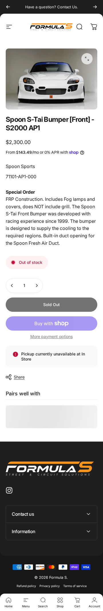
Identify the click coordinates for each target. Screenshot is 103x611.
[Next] (95, 7)
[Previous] (8, 7)
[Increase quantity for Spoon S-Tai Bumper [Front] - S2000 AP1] (37, 285)
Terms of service (75, 586)
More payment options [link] (51, 336)
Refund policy (26, 586)
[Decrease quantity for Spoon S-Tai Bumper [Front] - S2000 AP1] (12, 285)
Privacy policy (49, 586)
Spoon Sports (20, 166)
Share (19, 377)
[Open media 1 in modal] (87, 58)
